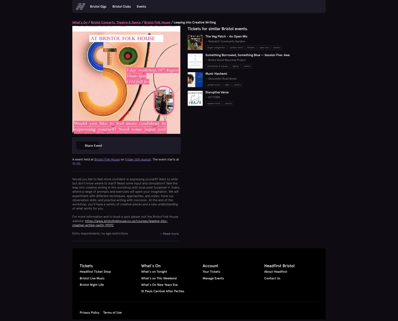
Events (141, 6)
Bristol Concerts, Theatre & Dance (116, 22)
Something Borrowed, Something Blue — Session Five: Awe (247, 55)
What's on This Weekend (159, 278)
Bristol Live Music (92, 278)
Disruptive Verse (217, 92)
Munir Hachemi (216, 73)
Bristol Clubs (121, 6)
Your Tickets (211, 271)
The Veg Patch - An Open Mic (226, 36)
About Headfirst (275, 271)
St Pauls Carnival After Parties (162, 291)
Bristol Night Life (92, 284)
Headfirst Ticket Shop (95, 271)
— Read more (169, 233)
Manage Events (213, 278)
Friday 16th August (138, 159)
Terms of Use (112, 312)
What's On (80, 22)
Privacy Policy (90, 312)
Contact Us (272, 278)
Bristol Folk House (157, 22)
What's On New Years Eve (159, 284)
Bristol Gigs (98, 6)
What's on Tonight (154, 271)
